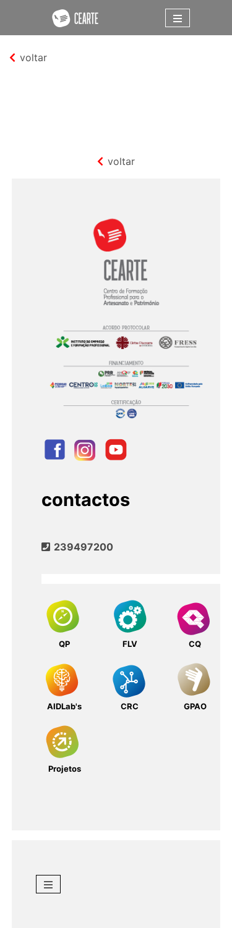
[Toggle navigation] (177, 18)
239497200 (81, 547)
